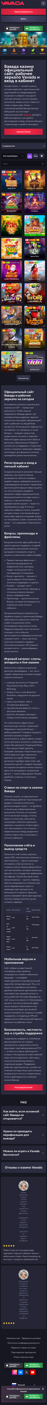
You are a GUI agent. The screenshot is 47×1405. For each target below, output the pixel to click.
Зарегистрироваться (23, 12)
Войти (23, 19)
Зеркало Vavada (24, 132)
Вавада (27, 114)
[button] (3, 39)
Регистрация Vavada (23, 1087)
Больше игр (23, 378)
